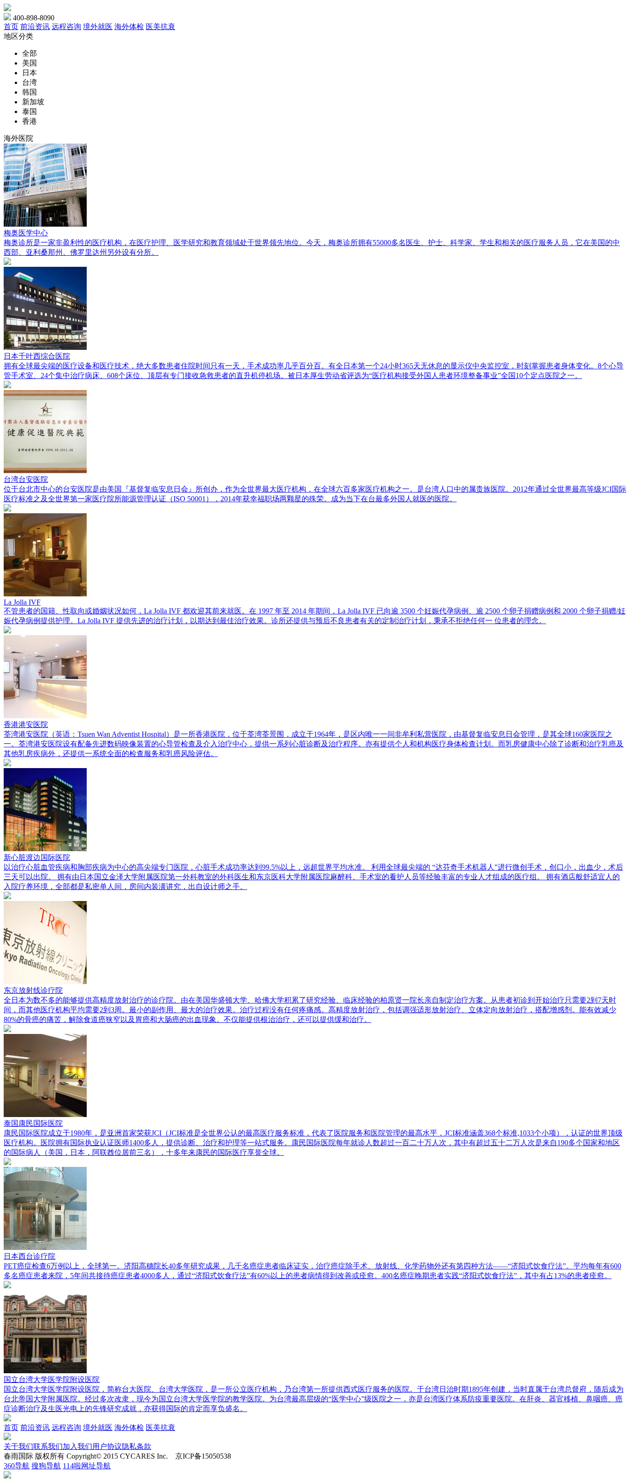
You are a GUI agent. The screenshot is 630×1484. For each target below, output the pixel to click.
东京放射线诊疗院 (33, 990)
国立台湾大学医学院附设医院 (52, 1379)
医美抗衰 (160, 26)
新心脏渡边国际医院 (37, 857)
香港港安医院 (26, 724)
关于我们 (18, 1446)
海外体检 (129, 26)
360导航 (17, 1466)
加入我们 (77, 1446)
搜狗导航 (46, 1466)
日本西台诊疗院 (29, 1256)
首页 (11, 26)
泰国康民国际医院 (33, 1123)
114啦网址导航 (87, 1466)
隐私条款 (136, 1446)
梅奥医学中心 (26, 233)
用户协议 (107, 1446)
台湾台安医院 (26, 479)
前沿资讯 (35, 26)
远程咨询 (66, 26)
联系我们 (48, 1446)
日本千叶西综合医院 (37, 356)
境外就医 (98, 26)
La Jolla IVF (22, 602)
